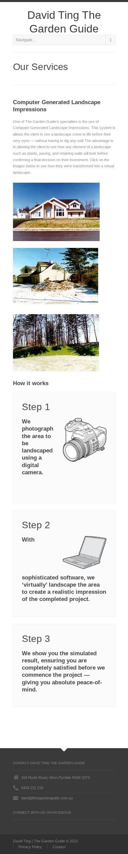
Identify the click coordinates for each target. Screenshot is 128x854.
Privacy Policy (30, 847)
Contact (59, 847)
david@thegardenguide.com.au (47, 798)
